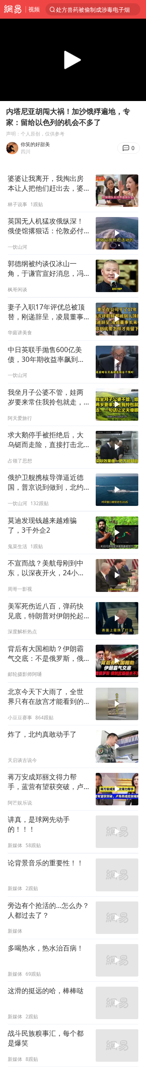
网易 (13, 9)
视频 (34, 9)
